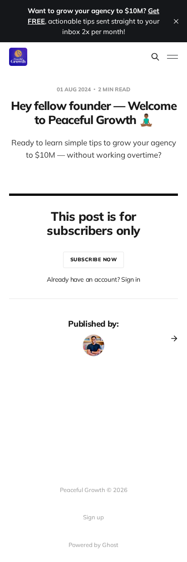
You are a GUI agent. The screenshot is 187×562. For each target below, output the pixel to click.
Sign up (93, 517)
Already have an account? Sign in (93, 279)
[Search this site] (155, 57)
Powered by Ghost (93, 544)
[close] (176, 21)
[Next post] (171, 338)
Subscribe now (93, 259)
